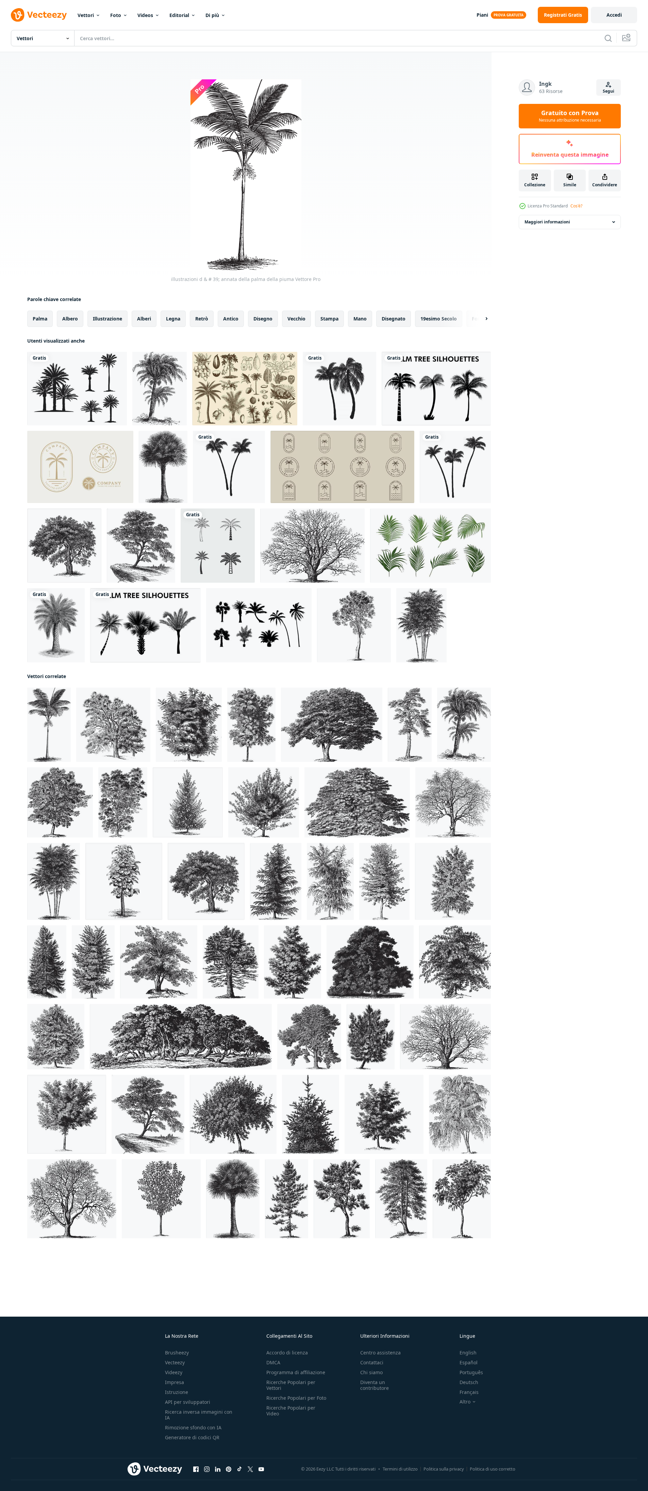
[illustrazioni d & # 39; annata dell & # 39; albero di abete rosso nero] (46, 962)
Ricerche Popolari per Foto (296, 1398)
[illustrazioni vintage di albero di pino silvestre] (410, 725)
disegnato (393, 318)
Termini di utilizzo (400, 1469)
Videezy (173, 1372)
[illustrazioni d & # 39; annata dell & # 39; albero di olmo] (122, 802)
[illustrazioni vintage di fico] (141, 545)
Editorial (179, 15)
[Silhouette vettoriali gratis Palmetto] (259, 625)
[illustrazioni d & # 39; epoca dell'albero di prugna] (161, 1198)
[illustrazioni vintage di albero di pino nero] (286, 1198)
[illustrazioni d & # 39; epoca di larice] (275, 881)
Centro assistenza (380, 1352)
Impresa (174, 1382)
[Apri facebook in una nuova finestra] (196, 1469)
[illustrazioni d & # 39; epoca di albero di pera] (188, 802)
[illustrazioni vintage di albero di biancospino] (453, 802)
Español (469, 1362)
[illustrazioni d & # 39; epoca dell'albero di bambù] (421, 625)
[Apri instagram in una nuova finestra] (207, 1469)
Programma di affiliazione (295, 1372)
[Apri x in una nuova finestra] (250, 1469)
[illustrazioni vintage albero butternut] (189, 725)
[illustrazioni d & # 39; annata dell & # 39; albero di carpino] (60, 802)
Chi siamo (371, 1372)
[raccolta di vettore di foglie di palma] (430, 545)
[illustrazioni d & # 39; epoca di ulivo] (158, 962)
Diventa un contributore (374, 1385)
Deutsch (469, 1382)
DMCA (273, 1362)
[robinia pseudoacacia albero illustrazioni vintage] (251, 725)
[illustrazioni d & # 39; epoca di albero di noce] (71, 1198)
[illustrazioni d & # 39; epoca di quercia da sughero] (342, 1198)
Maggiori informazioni (547, 222)
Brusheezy (177, 1352)
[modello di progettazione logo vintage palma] (80, 467)
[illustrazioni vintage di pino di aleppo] (55, 1036)
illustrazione (107, 318)
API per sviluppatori (187, 1402)
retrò (201, 318)
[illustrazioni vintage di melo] (64, 545)
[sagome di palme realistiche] (145, 625)
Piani (482, 15)
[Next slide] (481, 319)
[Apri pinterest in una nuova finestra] (228, 1469)
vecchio (296, 318)
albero (70, 318)
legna (173, 318)
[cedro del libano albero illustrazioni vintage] (357, 802)
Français (469, 1392)
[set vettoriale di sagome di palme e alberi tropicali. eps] (436, 388)
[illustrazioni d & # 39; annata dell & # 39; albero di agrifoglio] (401, 1198)
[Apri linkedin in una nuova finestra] (217, 1469)
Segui (608, 91)
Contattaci (371, 1362)
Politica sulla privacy (443, 1469)
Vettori (86, 15)
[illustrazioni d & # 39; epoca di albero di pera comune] (113, 725)
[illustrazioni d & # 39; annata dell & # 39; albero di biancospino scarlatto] (263, 802)
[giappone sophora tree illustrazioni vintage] (331, 725)
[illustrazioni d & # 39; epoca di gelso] (181, 1036)
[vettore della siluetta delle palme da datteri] (77, 388)
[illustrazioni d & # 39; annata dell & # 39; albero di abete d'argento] (231, 962)
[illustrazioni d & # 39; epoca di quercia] (312, 545)
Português (471, 1372)
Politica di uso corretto (492, 1469)
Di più (212, 15)
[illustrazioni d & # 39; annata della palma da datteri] (159, 388)
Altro (465, 1401)
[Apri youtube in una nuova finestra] (261, 1469)
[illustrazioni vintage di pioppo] (309, 1036)
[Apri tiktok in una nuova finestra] (239, 1469)
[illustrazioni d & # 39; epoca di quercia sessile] (370, 962)
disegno (262, 318)
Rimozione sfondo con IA (193, 1427)
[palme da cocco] (339, 388)
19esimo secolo (438, 318)
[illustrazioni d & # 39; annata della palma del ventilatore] (163, 467)
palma (40, 318)
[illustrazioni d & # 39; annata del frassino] (354, 625)
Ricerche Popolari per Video (290, 1410)
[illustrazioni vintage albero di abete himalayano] (310, 1114)
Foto (115, 15)
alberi (144, 318)
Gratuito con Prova (570, 116)
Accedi (614, 15)
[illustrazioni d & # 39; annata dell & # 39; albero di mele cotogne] (233, 1114)
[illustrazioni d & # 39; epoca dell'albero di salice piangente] (460, 1114)
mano (360, 318)
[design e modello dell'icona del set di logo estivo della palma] (218, 545)
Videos (145, 15)
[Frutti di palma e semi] (244, 388)
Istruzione (176, 1392)
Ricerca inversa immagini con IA (198, 1415)
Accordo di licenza (287, 1352)
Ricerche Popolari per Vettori (290, 1385)
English (468, 1352)
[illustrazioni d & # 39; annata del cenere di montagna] (462, 1198)
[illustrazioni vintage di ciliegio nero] (384, 1114)
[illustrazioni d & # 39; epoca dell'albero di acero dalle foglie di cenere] (453, 881)
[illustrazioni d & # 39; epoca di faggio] (384, 881)
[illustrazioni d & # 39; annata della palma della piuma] (49, 725)
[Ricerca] (608, 38)
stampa (329, 318)
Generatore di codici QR (192, 1437)
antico (230, 318)
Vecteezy (175, 1362)
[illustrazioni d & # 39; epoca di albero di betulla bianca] (330, 881)
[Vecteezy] (39, 15)
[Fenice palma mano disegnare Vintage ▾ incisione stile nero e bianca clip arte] (56, 625)
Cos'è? (576, 206)
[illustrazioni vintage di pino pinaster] (371, 1036)
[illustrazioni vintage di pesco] (66, 1114)
